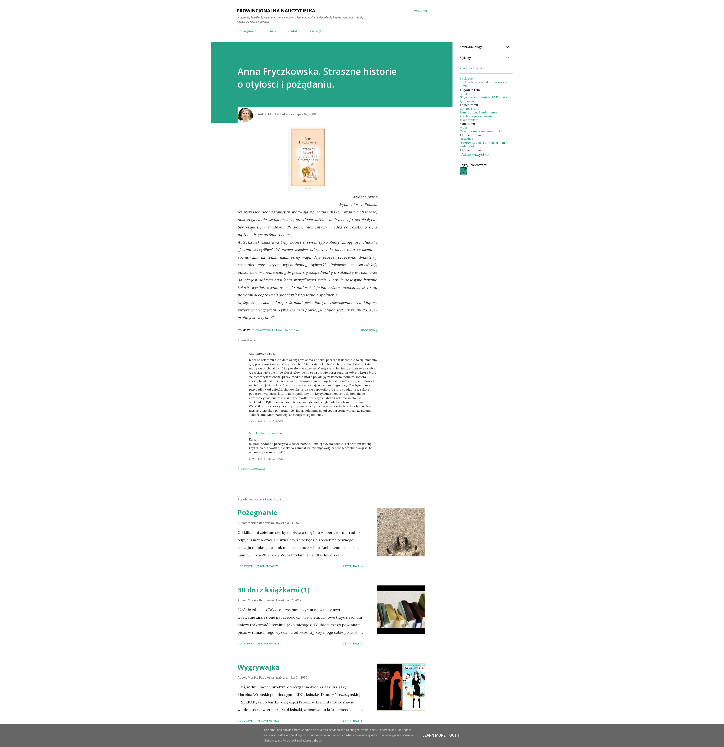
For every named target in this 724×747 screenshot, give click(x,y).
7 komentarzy (267, 566)
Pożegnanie (257, 512)
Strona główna (246, 31)
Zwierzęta (316, 31)
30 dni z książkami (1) (274, 590)
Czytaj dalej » (353, 566)
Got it (455, 735)
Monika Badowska (262, 433)
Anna (463, 93)
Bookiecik (466, 78)
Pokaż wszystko (475, 154)
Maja (463, 127)
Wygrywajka (259, 667)
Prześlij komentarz (251, 468)
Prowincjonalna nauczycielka (276, 10)
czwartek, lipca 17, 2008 (266, 421)
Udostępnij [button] (369, 330)
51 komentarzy (268, 643)
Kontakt (293, 31)
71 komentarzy (268, 720)
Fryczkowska (261, 330)
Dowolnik (466, 139)
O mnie (272, 31)
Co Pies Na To (470, 108)
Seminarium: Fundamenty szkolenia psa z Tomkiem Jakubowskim (478, 116)
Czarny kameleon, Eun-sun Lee (482, 131)
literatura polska (285, 330)
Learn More (434, 735)
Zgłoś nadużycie (471, 68)
